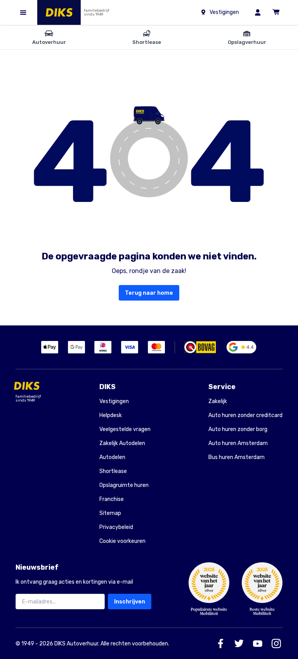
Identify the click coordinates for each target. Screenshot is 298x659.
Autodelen (112, 457)
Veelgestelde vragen (125, 429)
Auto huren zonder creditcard (245, 415)
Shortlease (113, 471)
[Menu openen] (23, 12)
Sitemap (110, 513)
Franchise (111, 499)
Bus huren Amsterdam (236, 457)
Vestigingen (114, 401)
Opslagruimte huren (124, 485)
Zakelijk (217, 401)
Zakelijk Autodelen (122, 443)
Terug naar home (149, 293)
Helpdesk (110, 415)
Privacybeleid (116, 527)
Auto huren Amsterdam (238, 443)
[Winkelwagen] (276, 12)
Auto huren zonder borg (237, 429)
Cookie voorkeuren (122, 541)
